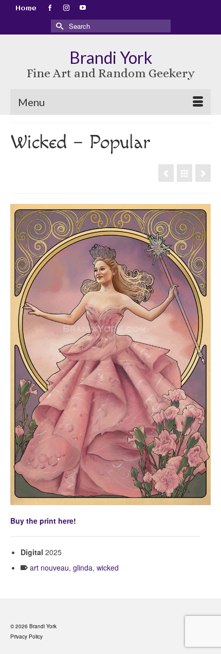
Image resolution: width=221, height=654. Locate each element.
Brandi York (110, 57)
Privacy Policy (26, 636)
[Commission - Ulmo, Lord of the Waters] (203, 173)
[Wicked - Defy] (166, 173)
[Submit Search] (58, 26)
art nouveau (49, 567)
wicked (108, 567)
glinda (83, 567)
